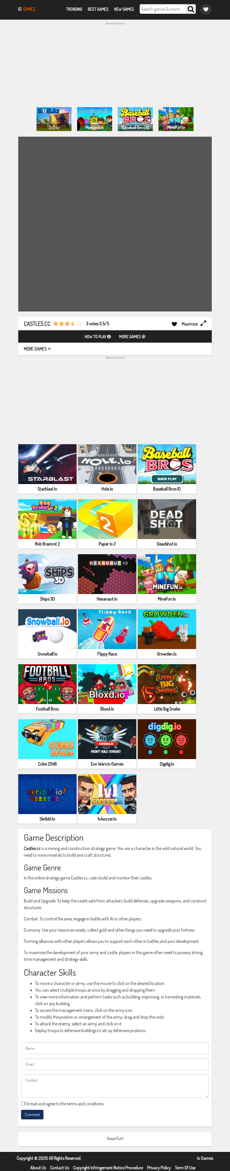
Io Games (205, 1158)
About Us (38, 1167)
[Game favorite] (206, 9)
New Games (124, 9)
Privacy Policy (159, 1167)
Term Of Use (185, 1167)
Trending (74, 9)
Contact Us (59, 1167)
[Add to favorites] (174, 323)
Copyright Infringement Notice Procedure (108, 1167)
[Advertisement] (115, 65)
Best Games (98, 9)
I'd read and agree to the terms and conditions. (64, 1103)
